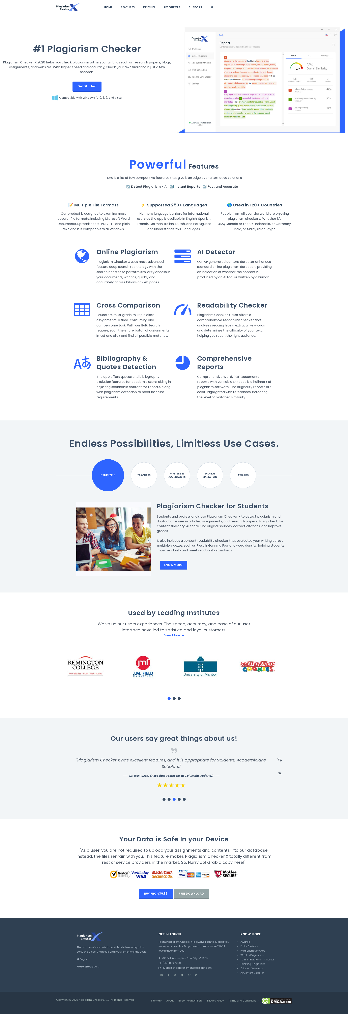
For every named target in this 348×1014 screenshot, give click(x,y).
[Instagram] (161, 975)
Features (128, 7)
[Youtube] (175, 975)
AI (165, 186)
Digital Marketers (210, 475)
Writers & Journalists (177, 475)
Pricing (149, 7)
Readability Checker (232, 305)
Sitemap (156, 1000)
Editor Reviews (249, 946)
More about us (87, 966)
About (170, 1000)
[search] (212, 7)
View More (172, 635)
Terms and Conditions (242, 1000)
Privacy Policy (215, 1000)
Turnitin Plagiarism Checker (257, 959)
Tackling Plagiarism (252, 964)
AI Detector (216, 251)
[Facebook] (168, 975)
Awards (243, 475)
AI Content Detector (252, 973)
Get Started (87, 86)
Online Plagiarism (127, 251)
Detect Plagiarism (146, 186)
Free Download (191, 894)
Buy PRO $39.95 (156, 894)
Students (107, 475)
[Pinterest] (196, 975)
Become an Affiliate (190, 1000)
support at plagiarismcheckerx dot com (187, 967)
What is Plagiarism (252, 955)
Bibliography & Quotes (122, 362)
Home (108, 7)
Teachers (144, 475)
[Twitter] (182, 975)
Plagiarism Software (252, 950)
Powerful (158, 164)
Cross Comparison (128, 305)
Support (195, 7)
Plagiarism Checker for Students (213, 506)
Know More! (173, 565)
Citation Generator (251, 968)
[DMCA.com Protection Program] (276, 1000)
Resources (172, 7)
